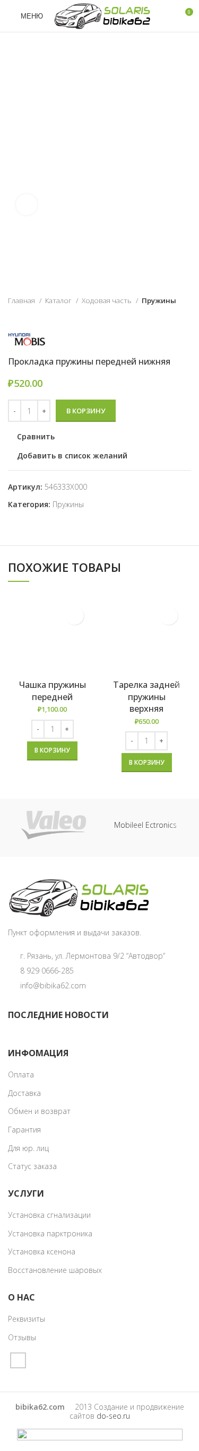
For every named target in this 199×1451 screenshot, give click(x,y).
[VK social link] (18, 1360)
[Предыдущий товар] (164, 317)
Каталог (59, 300)
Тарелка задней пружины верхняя (146, 696)
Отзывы (22, 1337)
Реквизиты (26, 1319)
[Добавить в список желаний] (74, 615)
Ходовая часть (107, 300)
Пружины (159, 300)
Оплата (21, 1074)
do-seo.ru (113, 1416)
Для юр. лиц (28, 1148)
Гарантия (24, 1130)
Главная (22, 300)
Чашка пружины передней (52, 690)
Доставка (24, 1093)
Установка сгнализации (49, 1215)
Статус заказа (32, 1166)
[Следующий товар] (185, 317)
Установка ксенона (41, 1251)
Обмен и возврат (39, 1111)
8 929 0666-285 (47, 971)
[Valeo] (54, 825)
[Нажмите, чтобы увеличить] (26, 204)
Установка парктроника (50, 1233)
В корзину (85, 410)
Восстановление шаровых (55, 1270)
